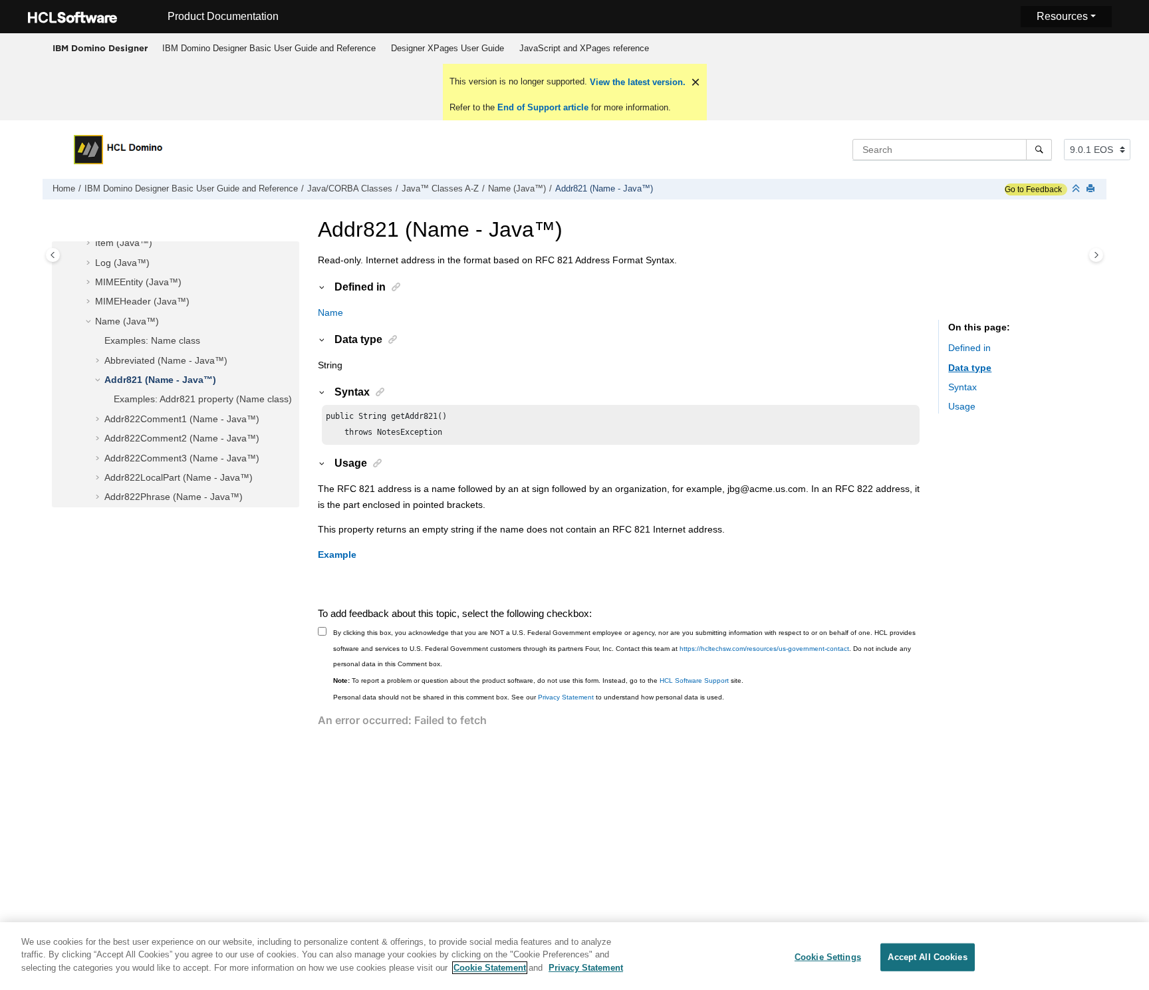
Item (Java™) (123, 243)
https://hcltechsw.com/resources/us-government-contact (764, 648)
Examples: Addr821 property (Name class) (203, 399)
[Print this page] (1091, 189)
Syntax (962, 387)
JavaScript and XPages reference (584, 48)
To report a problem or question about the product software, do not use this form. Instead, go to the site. (538, 680)
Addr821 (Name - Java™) (604, 188)
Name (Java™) (517, 188)
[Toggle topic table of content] (1096, 255)
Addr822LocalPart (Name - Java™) (178, 477)
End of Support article (543, 107)
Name (330, 312)
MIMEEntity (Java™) (138, 282)
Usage (961, 407)
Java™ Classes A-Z (440, 188)
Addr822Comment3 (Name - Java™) (181, 458)
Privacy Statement (566, 697)
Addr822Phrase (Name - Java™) (173, 497)
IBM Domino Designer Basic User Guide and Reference (269, 48)
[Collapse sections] (1077, 189)
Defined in (969, 348)
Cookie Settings (828, 957)
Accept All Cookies (927, 957)
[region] (574, 956)
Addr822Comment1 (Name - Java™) (181, 419)
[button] (89, 244)
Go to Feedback (1033, 189)
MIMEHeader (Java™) (142, 302)
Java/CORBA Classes (349, 188)
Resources (1062, 16)
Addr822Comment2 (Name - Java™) (181, 438)
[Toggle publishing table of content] (53, 255)
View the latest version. (636, 82)
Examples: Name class (152, 341)
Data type (969, 367)
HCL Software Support (694, 680)
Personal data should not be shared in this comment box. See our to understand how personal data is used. (528, 697)
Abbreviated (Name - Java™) (165, 360)
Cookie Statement (489, 968)
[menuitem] (268, 48)
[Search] (1039, 149)
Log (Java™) (122, 262)
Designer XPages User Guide (447, 48)
